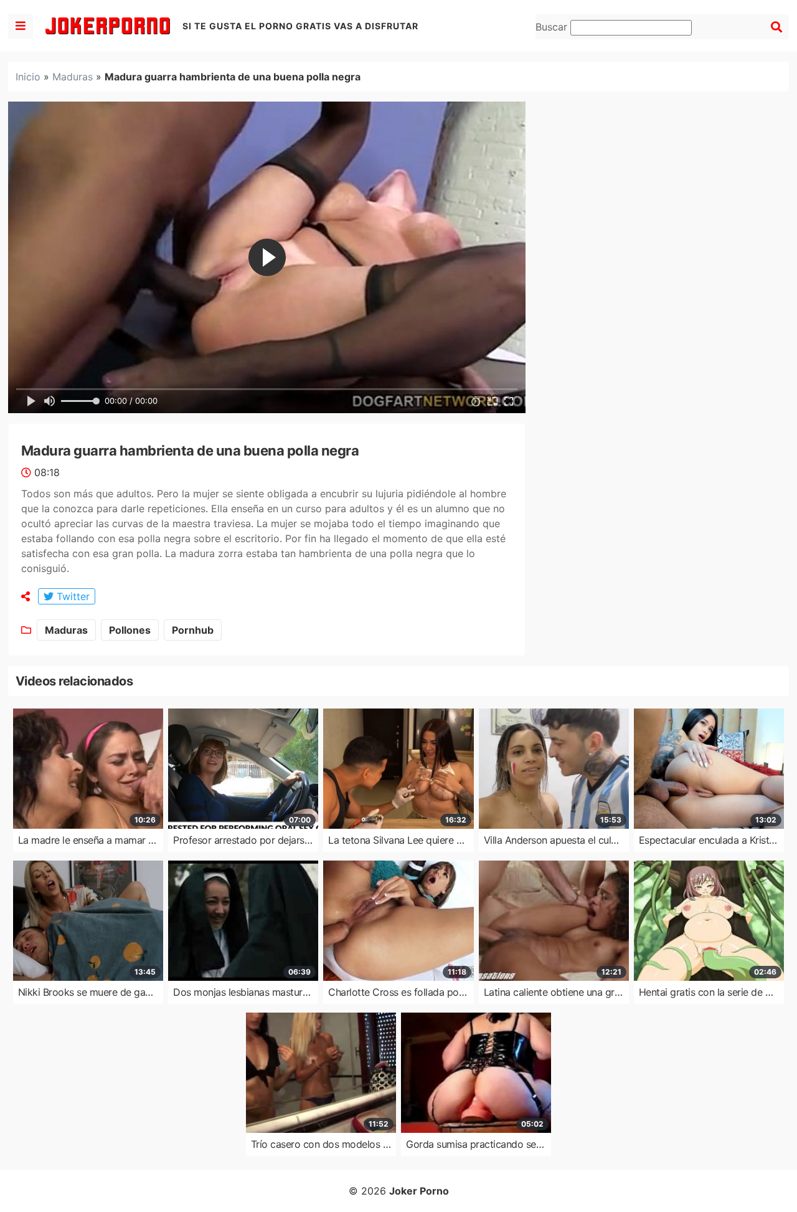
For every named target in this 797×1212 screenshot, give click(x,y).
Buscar (552, 27)
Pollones (130, 630)
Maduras (72, 76)
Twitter (72, 596)
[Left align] (20, 26)
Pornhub (193, 630)
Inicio (28, 76)
